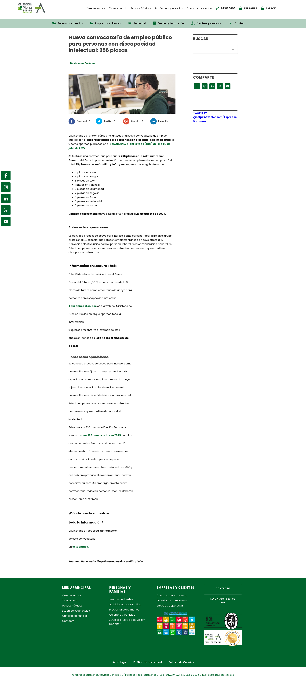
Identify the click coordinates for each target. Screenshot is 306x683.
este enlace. (80, 547)
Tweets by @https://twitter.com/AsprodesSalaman (215, 117)
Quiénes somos (71, 595)
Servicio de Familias (121, 599)
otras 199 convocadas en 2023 (100, 435)
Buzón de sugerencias (76, 611)
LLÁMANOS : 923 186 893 (222, 600)
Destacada (77, 63)
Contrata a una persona (172, 595)
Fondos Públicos (72, 605)
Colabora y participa (122, 615)
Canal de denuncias (74, 616)
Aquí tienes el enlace (83, 306)
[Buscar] (233, 49)
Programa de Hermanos (124, 609)
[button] (254, 21)
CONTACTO (223, 588)
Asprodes (50, 7)
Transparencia (71, 600)
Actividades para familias (125, 604)
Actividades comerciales (172, 600)
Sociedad (90, 63)
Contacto (68, 621)
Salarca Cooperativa (170, 605)
